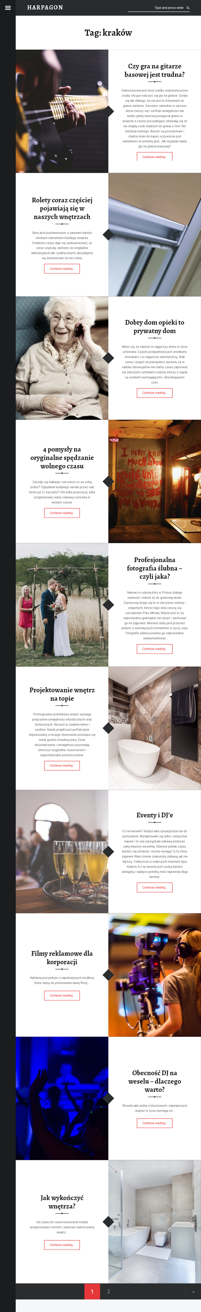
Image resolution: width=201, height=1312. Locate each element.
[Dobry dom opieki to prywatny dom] (62, 299)
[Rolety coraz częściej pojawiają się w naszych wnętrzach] (154, 175)
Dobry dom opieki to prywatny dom (154, 326)
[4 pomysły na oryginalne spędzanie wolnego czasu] (154, 422)
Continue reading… (157, 156)
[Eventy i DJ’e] (62, 792)
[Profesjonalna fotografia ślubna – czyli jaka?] (62, 545)
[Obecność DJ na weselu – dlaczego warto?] (62, 1039)
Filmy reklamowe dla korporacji (62, 958)
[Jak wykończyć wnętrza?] (154, 1162)
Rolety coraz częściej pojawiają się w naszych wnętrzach (62, 208)
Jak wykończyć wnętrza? (62, 1202)
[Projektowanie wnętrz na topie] (154, 669)
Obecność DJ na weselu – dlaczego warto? (154, 1081)
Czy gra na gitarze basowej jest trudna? (155, 70)
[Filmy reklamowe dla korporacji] (154, 916)
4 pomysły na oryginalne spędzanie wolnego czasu (62, 457)
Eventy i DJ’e (154, 815)
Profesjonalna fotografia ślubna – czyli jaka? (154, 568)
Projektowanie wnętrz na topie (62, 694)
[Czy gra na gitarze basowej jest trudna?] (62, 52)
